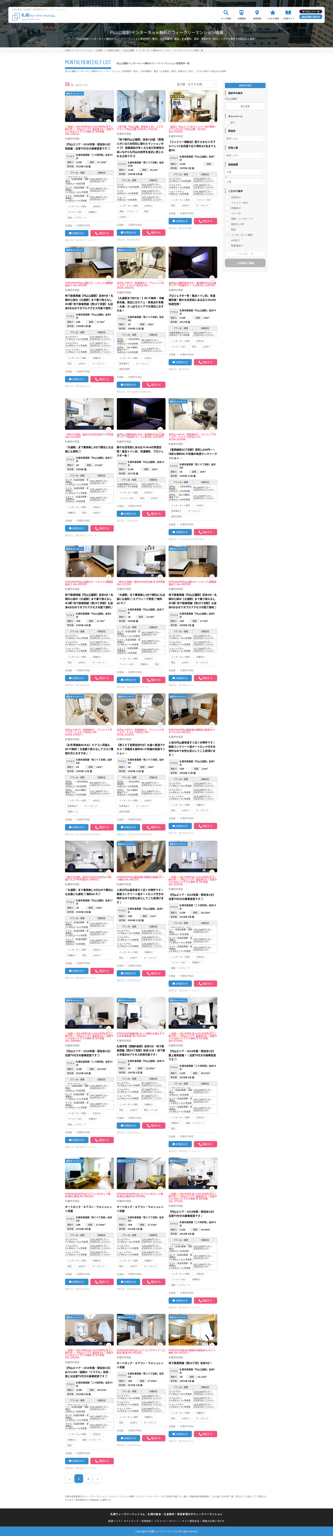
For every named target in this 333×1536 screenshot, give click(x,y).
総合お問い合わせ (311, 16)
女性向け (236, 197)
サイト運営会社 (190, 1521)
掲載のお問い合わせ (213, 1521)
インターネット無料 (242, 234)
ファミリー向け (239, 202)
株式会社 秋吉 (133, 239)
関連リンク (114, 1521)
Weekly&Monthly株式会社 (139, 391)
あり (232, 122)
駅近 (233, 229)
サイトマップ (131, 1521)
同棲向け (236, 208)
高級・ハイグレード (242, 218)
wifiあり (235, 240)
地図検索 (257, 18)
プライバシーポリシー (166, 1521)
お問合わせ (78, 233)
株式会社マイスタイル (85, 240)
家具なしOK (237, 224)
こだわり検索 (273, 18)
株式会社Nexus (82, 386)
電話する (104, 233)
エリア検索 (226, 18)
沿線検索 (241, 18)
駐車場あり (237, 245)
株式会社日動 (185, 228)
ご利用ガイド (288, 18)
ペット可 (236, 213)
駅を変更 (245, 106)
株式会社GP (184, 369)
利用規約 (146, 1521)
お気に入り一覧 (312, 11)
